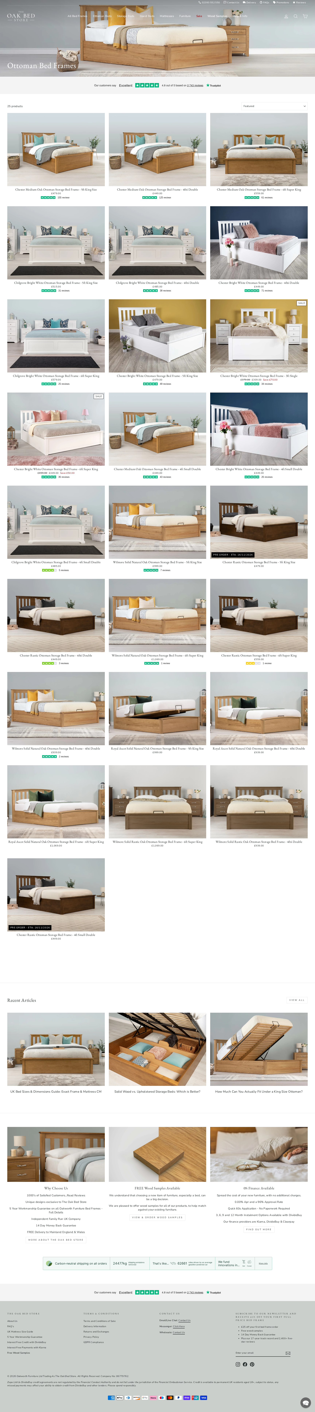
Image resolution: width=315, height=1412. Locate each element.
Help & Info (240, 16)
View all (297, 1000)
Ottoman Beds (102, 16)
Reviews (299, 2)
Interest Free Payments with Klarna (26, 1347)
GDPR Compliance (93, 1342)
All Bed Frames (77, 16)
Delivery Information (94, 1326)
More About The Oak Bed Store (55, 1239)
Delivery (249, 2)
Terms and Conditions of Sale (99, 1321)
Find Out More (259, 1229)
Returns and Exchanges (96, 1331)
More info (263, 1263)
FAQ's (10, 1326)
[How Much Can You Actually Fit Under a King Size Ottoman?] (259, 1049)
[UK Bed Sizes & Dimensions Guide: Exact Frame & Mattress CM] (56, 1049)
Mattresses (167, 16)
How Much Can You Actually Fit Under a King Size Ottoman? (259, 1092)
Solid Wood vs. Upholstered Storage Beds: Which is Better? (157, 1092)
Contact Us (231, 2)
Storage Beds (125, 16)
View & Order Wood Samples (157, 1217)
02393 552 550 (209, 2)
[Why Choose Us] (56, 1154)
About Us (12, 1321)
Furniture (185, 16)
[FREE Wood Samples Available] (157, 1154)
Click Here (179, 1326)
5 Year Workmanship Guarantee (24, 1337)
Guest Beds (147, 16)
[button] (305, 1402)
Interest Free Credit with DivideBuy (26, 1342)
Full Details (56, 1212)
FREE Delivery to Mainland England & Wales (56, 1232)
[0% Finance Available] (259, 1154)
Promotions (281, 2)
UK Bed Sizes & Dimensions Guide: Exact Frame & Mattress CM (56, 1092)
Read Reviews (76, 1195)
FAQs (264, 2)
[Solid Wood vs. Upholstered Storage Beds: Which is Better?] (157, 1049)
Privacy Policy (91, 1337)
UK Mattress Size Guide (20, 1331)
